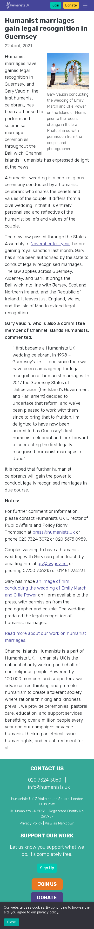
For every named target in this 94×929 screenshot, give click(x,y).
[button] (83, 5)
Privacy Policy (31, 823)
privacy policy (47, 912)
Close (11, 922)
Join (55, 5)
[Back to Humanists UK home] (17, 5)
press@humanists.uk (54, 532)
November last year (50, 243)
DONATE (47, 897)
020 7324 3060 (44, 780)
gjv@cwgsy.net (53, 563)
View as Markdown (59, 823)
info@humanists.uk (49, 787)
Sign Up (47, 868)
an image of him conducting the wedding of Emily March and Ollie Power (46, 588)
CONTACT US (47, 768)
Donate (71, 5)
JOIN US (47, 884)
